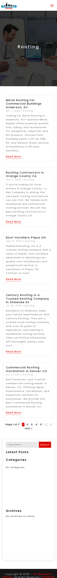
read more (13, 156)
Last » (28, 428)
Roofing (28, 110)
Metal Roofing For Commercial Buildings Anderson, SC (24, 103)
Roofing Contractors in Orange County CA (25, 174)
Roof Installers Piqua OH (26, 237)
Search (45, 444)
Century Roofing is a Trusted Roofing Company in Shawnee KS (27, 298)
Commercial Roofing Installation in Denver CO (26, 369)
